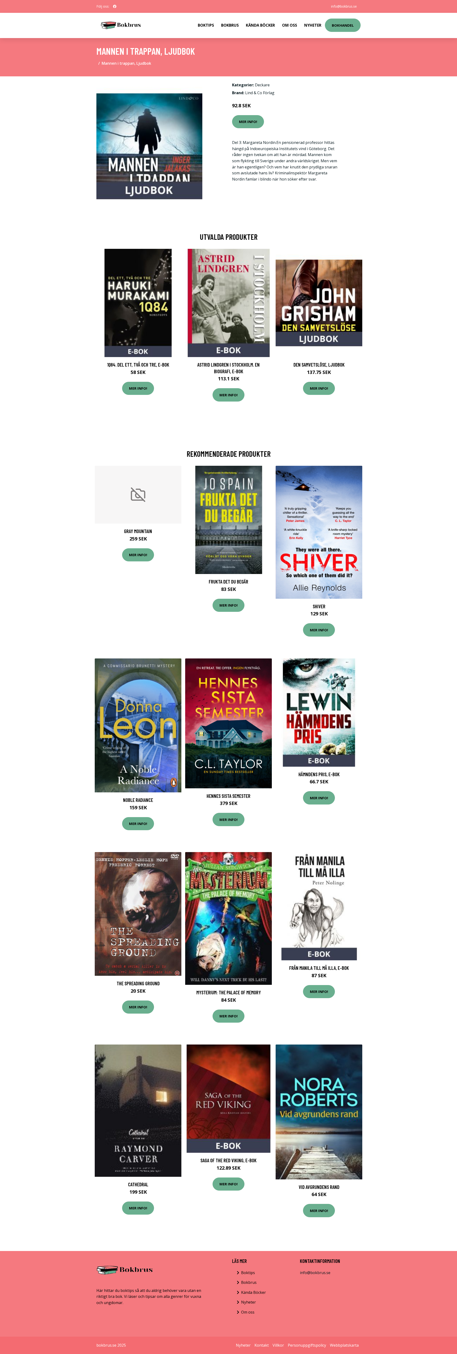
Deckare (262, 85)
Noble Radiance (138, 800)
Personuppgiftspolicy (307, 1345)
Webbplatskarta (344, 1345)
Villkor (278, 1345)
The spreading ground (138, 983)
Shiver (319, 606)
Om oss (247, 1312)
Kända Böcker (260, 25)
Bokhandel (343, 25)
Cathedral (138, 1184)
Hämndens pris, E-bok (319, 774)
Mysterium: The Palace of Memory (228, 992)
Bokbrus (230, 25)
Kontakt (261, 1345)
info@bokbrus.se (344, 6)
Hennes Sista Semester (228, 796)
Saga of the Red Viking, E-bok (228, 1160)
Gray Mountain (138, 531)
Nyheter (312, 25)
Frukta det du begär (228, 581)
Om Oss (289, 25)
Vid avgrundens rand (319, 1187)
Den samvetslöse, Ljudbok (319, 365)
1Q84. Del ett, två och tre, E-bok (138, 365)
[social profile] (114, 6)
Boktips (206, 25)
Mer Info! (248, 121)
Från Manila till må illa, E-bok (319, 968)
